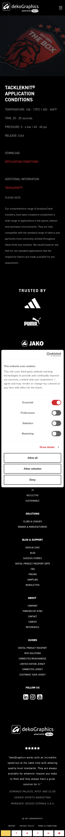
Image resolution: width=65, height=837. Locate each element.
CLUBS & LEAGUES (32, 521)
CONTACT (32, 616)
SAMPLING (32, 579)
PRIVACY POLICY (27, 826)
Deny (33, 479)
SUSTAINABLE (33, 500)
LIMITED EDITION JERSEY (32, 664)
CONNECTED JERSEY (32, 669)
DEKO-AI (30, 547)
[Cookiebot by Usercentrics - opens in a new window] (46, 354)
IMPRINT (11, 826)
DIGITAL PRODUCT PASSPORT (29, 563)
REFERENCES (32, 627)
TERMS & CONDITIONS (47, 826)
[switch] (56, 413)
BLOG (32, 553)
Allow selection (33, 468)
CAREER (32, 621)
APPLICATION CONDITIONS (21, 162)
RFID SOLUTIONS (32, 653)
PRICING (32, 574)
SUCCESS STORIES (32, 558)
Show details (47, 447)
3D (32, 490)
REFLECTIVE (32, 495)
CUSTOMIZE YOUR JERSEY (32, 674)
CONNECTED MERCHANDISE (32, 658)
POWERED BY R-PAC (32, 611)
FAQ (32, 569)
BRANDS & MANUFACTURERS (32, 526)
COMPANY (33, 605)
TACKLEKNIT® (13, 188)
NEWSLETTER (32, 585)
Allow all (33, 457)
